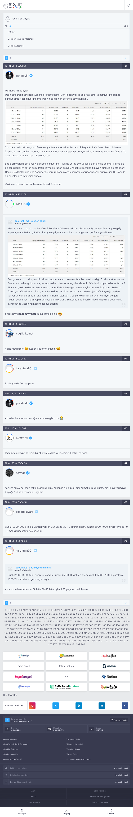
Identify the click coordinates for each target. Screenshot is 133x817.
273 (117, 640)
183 (68, 629)
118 (30, 621)
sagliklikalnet (24, 333)
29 (86, 610)
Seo (66, 676)
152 (55, 625)
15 (39, 610)
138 (119, 621)
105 (100, 617)
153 (60, 625)
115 (18, 621)
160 (91, 625)
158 (82, 625)
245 (107, 636)
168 (126, 625)
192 (108, 629)
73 (111, 613)
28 (82, 610)
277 (55, 644)
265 (79, 640)
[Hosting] (23, 656)
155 (69, 625)
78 (127, 613)
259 (50, 640)
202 (29, 632)
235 (59, 636)
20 (55, 610)
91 (47, 617)
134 (101, 621)
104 (96, 617)
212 (76, 632)
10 (24, 610)
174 (28, 629)
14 (36, 610)
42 (6, 613)
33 (99, 610)
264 (74, 640)
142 (11, 625)
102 (87, 617)
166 (118, 625)
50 (33, 613)
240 (83, 636)
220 (112, 632)
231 (40, 636)
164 (109, 625)
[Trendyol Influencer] (109, 687)
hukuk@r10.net (121, 775)
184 (72, 629)
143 (15, 625)
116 (22, 621)
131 (87, 621)
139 (123, 621)
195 (121, 629)
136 (110, 621)
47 (23, 613)
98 (70, 617)
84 (23, 617)
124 (56, 621)
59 (64, 613)
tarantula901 (24, 368)
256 (36, 640)
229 (31, 636)
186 (81, 629)
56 (53, 613)
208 (58, 632)
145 (24, 625)
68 (94, 613)
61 (71, 613)
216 (94, 632)
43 (9, 613)
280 (69, 644)
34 (102, 610)
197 (6, 632)
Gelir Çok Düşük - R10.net (12, 5)
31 (92, 610)
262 (65, 640)
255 (31, 640)
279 (64, 644)
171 (16, 629)
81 (13, 617)
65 (84, 613)
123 (52, 621)
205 (44, 632)
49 (30, 613)
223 (127, 632)
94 (57, 617)
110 (122, 617)
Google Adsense (10, 739)
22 (61, 610)
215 (90, 632)
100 (78, 617)
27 (79, 610)
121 (43, 621)
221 (117, 632)
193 (112, 629)
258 (45, 640)
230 (35, 636)
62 (74, 613)
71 (105, 613)
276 (50, 644)
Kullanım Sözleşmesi (100, 802)
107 (109, 617)
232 (45, 636)
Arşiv (33, 791)
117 (26, 621)
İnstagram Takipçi (73, 739)
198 (11, 632)
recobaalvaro (25, 511)
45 (16, 613)
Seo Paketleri (10, 695)
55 (50, 613)
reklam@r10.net (121, 768)
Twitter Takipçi (72, 754)
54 (47, 613)
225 (11, 636)
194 (117, 629)
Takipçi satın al (66, 666)
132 (92, 621)
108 (114, 617)
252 (17, 640)
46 (19, 613)
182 (63, 629)
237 (69, 636)
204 (39, 632)
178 (46, 629)
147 (33, 625)
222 (122, 632)
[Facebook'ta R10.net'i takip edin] (125, 705)
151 (51, 625)
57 (57, 613)
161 (95, 625)
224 (7, 636)
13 (33, 610)
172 (20, 629)
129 (79, 621)
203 (34, 632)
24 (68, 610)
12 (30, 610)
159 (86, 625)
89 (40, 617)
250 (7, 640)
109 (118, 617)
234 (54, 636)
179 (50, 629)
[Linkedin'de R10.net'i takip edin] (102, 705)
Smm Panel (24, 666)
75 (117, 613)
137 (114, 621)
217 (99, 632)
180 (54, 629)
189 (94, 629)
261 (60, 640)
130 (83, 621)
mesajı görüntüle (23, 223)
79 (6, 617)
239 (79, 636)
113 (9, 621)
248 (122, 636)
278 (59, 644)
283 (83, 644)
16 (43, 610)
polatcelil (22, 75)
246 (112, 636)
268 (93, 640)
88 (36, 617)
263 (69, 640)
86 (30, 617)
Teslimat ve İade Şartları (100, 796)
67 (91, 613)
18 (49, 610)
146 (29, 625)
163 (104, 625)
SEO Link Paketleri (10, 749)
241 (88, 636)
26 (75, 610)
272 (112, 640)
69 (98, 613)
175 (33, 629)
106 (105, 617)
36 (109, 610)
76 (120, 613)
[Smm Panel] (109, 656)
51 (37, 613)
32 (96, 610)
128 (74, 621)
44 (12, 613)
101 (82, 617)
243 (98, 636)
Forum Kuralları (33, 802)
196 (126, 629)
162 (100, 625)
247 (117, 636)
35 (106, 610)
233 (50, 636)
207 (53, 632)
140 (128, 621)
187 (85, 629)
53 (43, 613)
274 (121, 640)
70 (101, 613)
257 (41, 640)
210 (68, 632)
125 (61, 621)
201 (24, 632)
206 (49, 632)
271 (107, 640)
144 (20, 625)
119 (34, 621)
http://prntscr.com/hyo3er (20, 313)
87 (33, 617)
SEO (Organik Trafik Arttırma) (15, 744)
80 (9, 617)
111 (126, 617)
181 (59, 629)
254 (26, 640)
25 (72, 610)
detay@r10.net (121, 782)
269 (98, 640)
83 (19, 617)
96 (64, 617)
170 (12, 629)
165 (113, 625)
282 (78, 644)
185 (77, 629)
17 (46, 610)
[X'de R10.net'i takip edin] (55, 705)
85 (26, 617)
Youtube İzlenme (73, 749)
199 (15, 632)
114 (13, 621)
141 (6, 625)
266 (84, 640)
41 (127, 610)
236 (64, 636)
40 (123, 610)
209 (63, 632)
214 (85, 632)
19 (52, 610)
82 (16, 617)
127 (70, 621)
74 (114, 613)
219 (108, 632)
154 (64, 625)
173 (24, 629)
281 (73, 644)
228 (26, 636)
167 (122, 625)
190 (99, 629)
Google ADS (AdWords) (12, 759)
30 (89, 610)
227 (21, 636)
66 (88, 613)
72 (108, 613)
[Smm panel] (66, 687)
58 (60, 613)
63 (77, 613)
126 (65, 621)
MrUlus (20, 204)
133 (96, 621)
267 (89, 640)
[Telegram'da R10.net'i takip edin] (79, 705)
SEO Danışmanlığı (10, 754)
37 (113, 610)
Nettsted (22, 438)
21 (58, 610)
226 (16, 636)
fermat (20, 473)
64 (81, 613)
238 (74, 636)
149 (42, 625)
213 (81, 632)
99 (74, 617)
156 (73, 625)
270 (103, 640)
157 (77, 625)
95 (60, 617)
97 (67, 617)
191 (103, 629)
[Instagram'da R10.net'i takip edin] (32, 705)
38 (116, 610)
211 (72, 632)
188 (90, 629)
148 (37, 625)
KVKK (33, 796)
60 (67, 613)
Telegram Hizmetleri (74, 744)
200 (20, 632)
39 (120, 610)
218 (103, 632)
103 (91, 617)
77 (124, 613)
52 (40, 613)
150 (46, 625)
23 (65, 610)
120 (39, 621)
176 (37, 629)
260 (55, 640)
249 (127, 636)
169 (7, 629)
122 (47, 621)
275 (126, 640)
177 (41, 629)
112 (5, 621)
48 (26, 613)
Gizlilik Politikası (100, 791)
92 (50, 617)
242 (93, 636)
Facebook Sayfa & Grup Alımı (78, 759)
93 (53, 617)
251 (12, 640)
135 (105, 621)
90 (43, 617)
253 (21, 640)
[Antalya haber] (66, 656)
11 (27, 610)
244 (102, 636)
